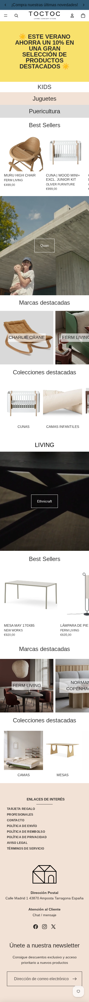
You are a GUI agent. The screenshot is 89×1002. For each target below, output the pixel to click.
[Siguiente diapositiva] (79, 161)
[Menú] (5, 15)
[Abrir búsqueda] (16, 15)
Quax (44, 245)
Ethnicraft (44, 501)
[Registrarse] (74, 979)
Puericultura (44, 111)
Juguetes (44, 98)
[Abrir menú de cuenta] (72, 15)
